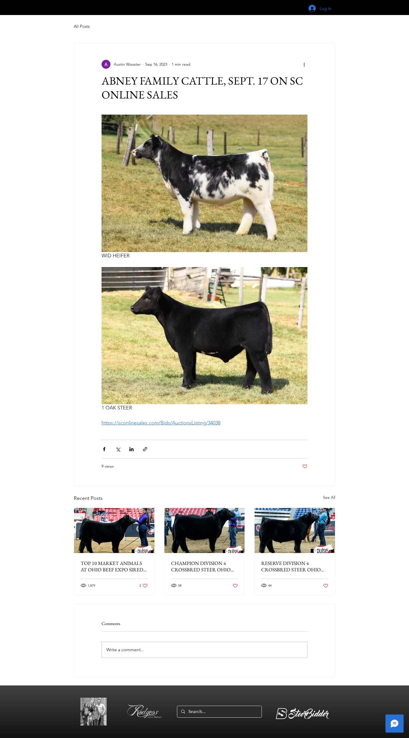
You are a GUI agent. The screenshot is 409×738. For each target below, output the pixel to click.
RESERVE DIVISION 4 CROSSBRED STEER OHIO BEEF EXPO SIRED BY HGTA (292, 566)
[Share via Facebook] (104, 449)
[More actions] (304, 64)
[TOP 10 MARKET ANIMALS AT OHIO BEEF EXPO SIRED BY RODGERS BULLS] (114, 530)
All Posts (82, 26)
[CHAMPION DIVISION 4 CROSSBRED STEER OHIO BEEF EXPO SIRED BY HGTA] (204, 530)
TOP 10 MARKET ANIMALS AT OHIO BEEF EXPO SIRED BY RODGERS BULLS (112, 566)
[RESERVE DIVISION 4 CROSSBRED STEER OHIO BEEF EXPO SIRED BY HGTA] (295, 530)
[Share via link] (145, 449)
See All (329, 497)
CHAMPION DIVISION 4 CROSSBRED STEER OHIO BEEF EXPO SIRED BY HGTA (202, 566)
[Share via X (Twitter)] (117, 449)
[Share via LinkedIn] (131, 449)
